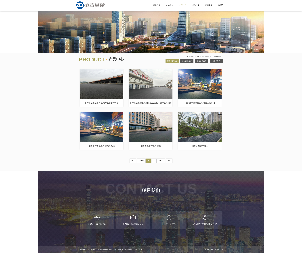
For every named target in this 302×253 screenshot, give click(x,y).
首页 (203, 57)
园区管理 (216, 61)
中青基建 (169, 5)
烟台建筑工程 (202, 61)
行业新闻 (196, 7)
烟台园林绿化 (183, 7)
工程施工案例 (209, 7)
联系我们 (221, 5)
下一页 (160, 160)
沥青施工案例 (209, 2)
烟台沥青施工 (183, 2)
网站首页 (156, 5)
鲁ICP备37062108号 (217, 249)
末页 (169, 160)
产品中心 (209, 57)
